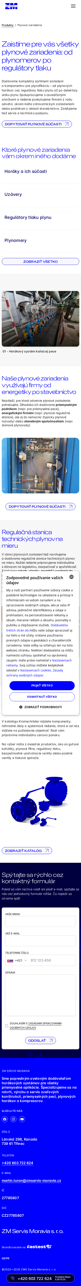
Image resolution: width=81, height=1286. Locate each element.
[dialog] (40, 643)
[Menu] (73, 6)
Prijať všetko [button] (42, 686)
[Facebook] (5, 1119)
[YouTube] (22, 1119)
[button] (40, 707)
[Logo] (11, 6)
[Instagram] (13, 1119)
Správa (10, 972)
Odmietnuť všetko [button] (42, 697)
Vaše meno (12, 914)
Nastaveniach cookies (35, 670)
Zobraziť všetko (40, 262)
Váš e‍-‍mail (12, 933)
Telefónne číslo (17, 952)
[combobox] (71, 577)
